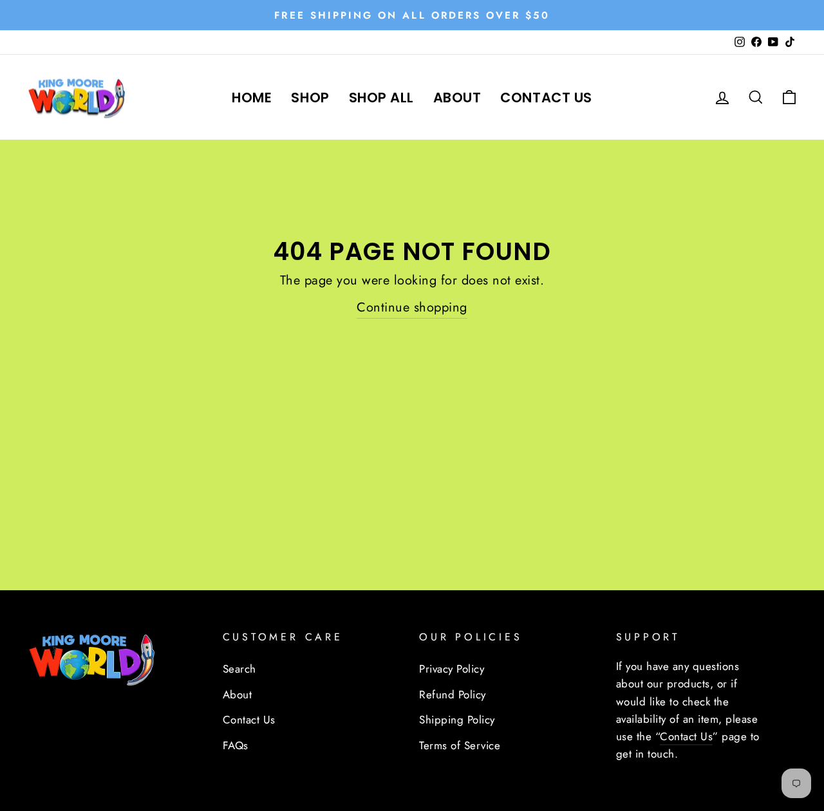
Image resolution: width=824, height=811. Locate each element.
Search (239, 668)
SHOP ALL (381, 97)
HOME (252, 97)
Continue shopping (412, 307)
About (237, 694)
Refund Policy (452, 694)
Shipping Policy (457, 719)
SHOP (310, 97)
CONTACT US (546, 97)
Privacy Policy (451, 668)
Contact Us (249, 719)
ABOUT (457, 97)
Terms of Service (459, 745)
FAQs (235, 745)
